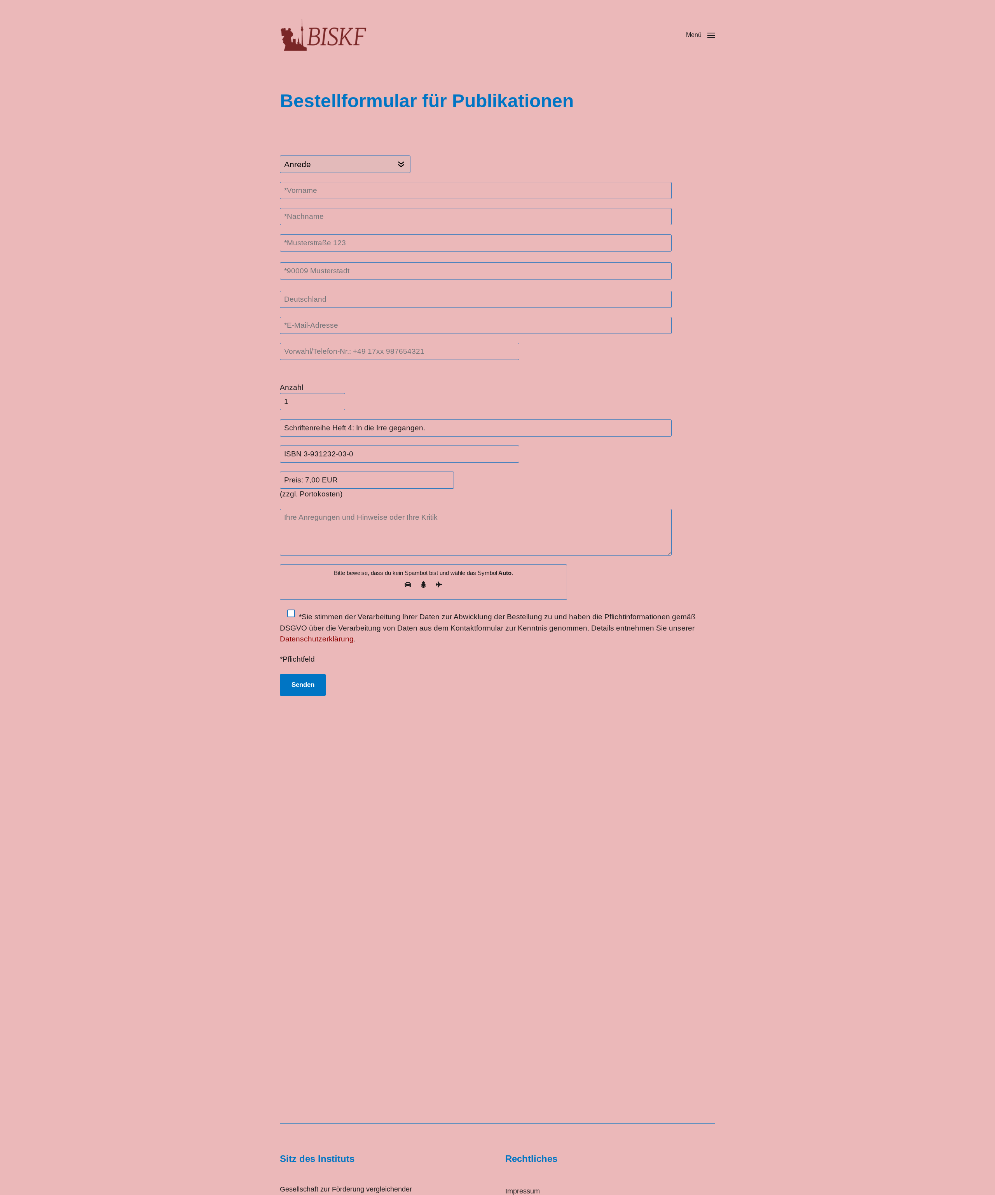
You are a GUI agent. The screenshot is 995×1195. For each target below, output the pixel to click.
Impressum (522, 1191)
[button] (700, 34)
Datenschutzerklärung (317, 639)
